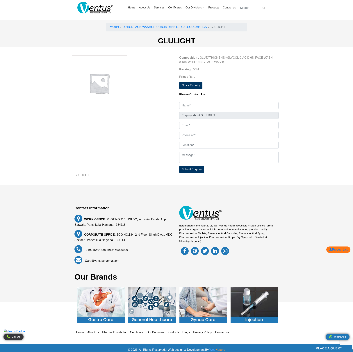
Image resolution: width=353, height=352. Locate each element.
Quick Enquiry (191, 85)
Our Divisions (155, 332)
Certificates (175, 7)
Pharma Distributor (114, 332)
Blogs (186, 332)
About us (93, 332)
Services (159, 7)
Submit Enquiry (192, 169)
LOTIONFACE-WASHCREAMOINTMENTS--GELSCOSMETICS (165, 26)
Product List (339, 249)
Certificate (136, 332)
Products (213, 7)
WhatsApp (340, 336)
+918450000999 (117, 249)
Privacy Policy (202, 332)
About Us (144, 7)
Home (131, 7)
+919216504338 (95, 249)
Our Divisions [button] (194, 7)
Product (114, 26)
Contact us (229, 7)
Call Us (16, 336)
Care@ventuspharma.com (101, 260)
